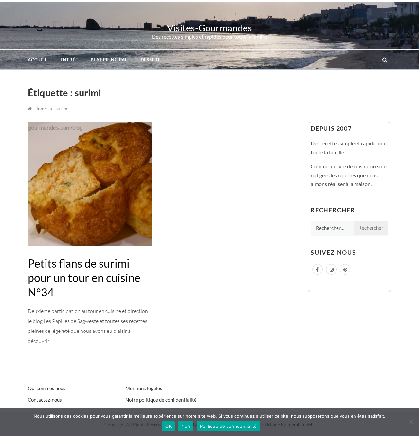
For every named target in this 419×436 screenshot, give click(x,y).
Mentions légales (143, 388)
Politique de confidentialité (228, 426)
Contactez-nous (45, 400)
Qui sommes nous (46, 388)
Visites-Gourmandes (209, 27)
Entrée (69, 59)
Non (185, 426)
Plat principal (109, 59)
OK (168, 426)
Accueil (37, 59)
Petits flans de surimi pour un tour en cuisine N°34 (84, 277)
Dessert (151, 59)
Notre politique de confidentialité (161, 400)
